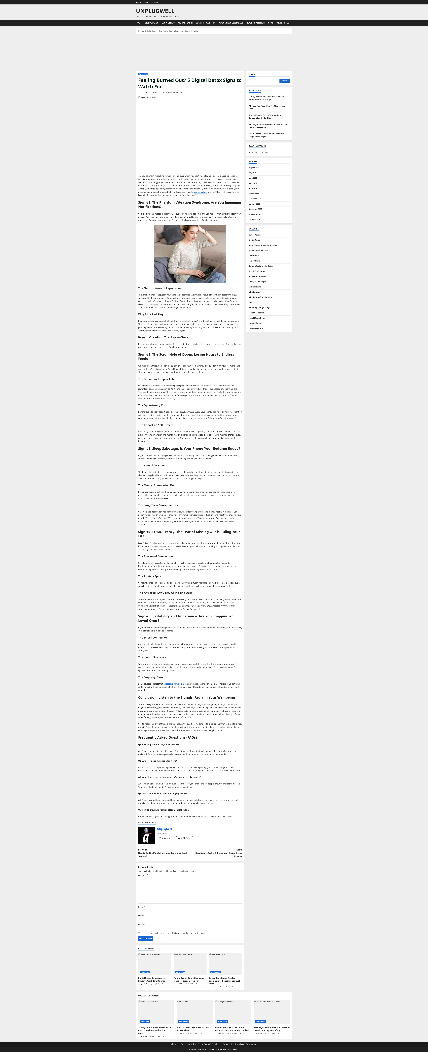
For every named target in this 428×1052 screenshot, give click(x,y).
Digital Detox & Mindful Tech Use (263, 245)
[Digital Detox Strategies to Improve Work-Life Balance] (154, 964)
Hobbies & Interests (257, 276)
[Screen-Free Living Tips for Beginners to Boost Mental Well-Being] (225, 964)
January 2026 (254, 204)
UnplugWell (155, 11)
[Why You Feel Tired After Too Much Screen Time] (195, 1012)
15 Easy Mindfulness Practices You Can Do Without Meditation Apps (155, 1030)
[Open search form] (291, 23)
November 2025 (255, 214)
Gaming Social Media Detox (261, 266)
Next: (218, 853)
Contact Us (185, 1044)
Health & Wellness (255, 23)
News (270, 23)
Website (141, 924)
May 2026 (253, 183)
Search (252, 74)
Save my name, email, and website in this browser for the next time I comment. (174, 933)
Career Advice (255, 235)
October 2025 (254, 219)
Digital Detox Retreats (258, 250)
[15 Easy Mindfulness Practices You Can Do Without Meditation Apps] (156, 1012)
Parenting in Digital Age (231, 23)
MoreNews (222, 1049)
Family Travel (254, 260)
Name (141, 907)
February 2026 (255, 198)
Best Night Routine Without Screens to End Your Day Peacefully (272, 1028)
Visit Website (165, 838)
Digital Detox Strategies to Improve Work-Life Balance (153, 979)
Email (141, 915)
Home (138, 23)
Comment (143, 875)
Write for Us (283, 23)
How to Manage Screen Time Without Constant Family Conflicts (232, 1028)
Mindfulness (168, 23)
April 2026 (253, 188)
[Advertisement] (214, 51)
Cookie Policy (228, 1044)
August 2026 (254, 167)
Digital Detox (151, 23)
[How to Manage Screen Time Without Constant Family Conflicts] (233, 1012)
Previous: (162, 853)
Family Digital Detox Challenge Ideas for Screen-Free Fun (189, 979)
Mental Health (185, 23)
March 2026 (254, 193)
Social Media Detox (205, 23)
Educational (254, 255)
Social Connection (256, 312)
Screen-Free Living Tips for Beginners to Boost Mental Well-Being (225, 981)
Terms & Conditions (212, 1044)
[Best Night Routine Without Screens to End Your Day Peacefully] (272, 1012)
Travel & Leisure (256, 328)
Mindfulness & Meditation (260, 297)
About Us (175, 1044)
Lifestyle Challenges (257, 281)
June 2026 (253, 178)
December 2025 (255, 209)
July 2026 (252, 173)
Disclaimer (239, 1044)
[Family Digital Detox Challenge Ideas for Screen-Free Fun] (190, 964)
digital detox (200, 192)
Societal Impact (255, 323)
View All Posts (184, 838)
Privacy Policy (197, 1044)
